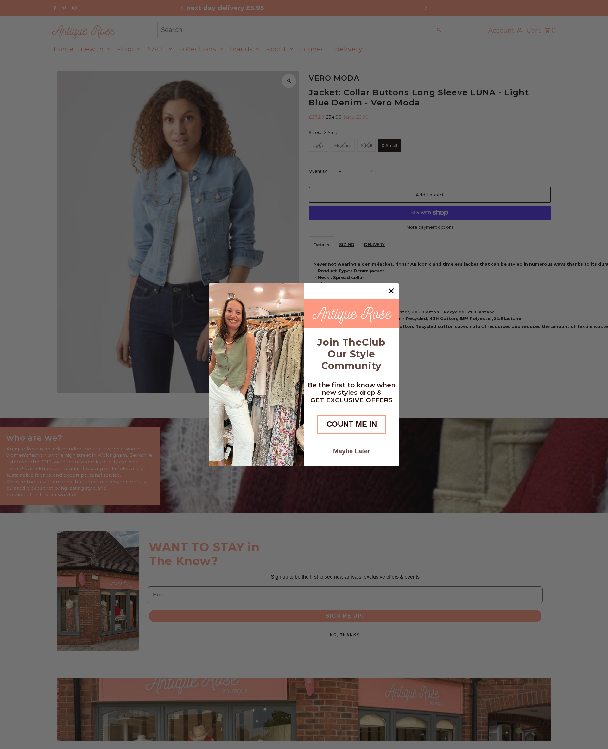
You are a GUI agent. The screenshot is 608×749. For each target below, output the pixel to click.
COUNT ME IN (351, 424)
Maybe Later (351, 451)
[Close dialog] (391, 291)
